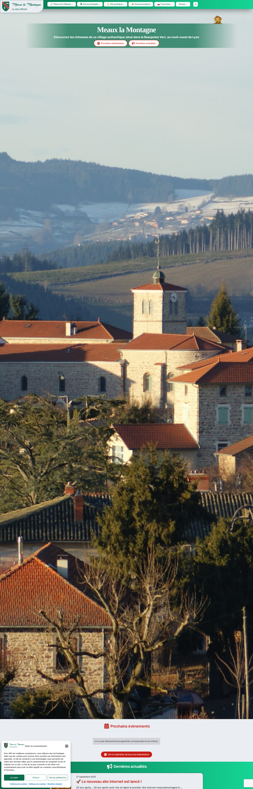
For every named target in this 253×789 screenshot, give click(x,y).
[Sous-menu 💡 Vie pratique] (123, 4)
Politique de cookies (18, 784)
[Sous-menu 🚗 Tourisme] (171, 4)
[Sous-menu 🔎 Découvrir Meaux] (72, 4)
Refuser (36, 777)
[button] (66, 746)
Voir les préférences (57, 777)
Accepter (14, 777)
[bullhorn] (109, 766)
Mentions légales (54, 784)
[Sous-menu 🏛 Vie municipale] (99, 4)
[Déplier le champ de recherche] (195, 4)
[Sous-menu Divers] (186, 4)
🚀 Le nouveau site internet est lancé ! (109, 781)
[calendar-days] (106, 726)
